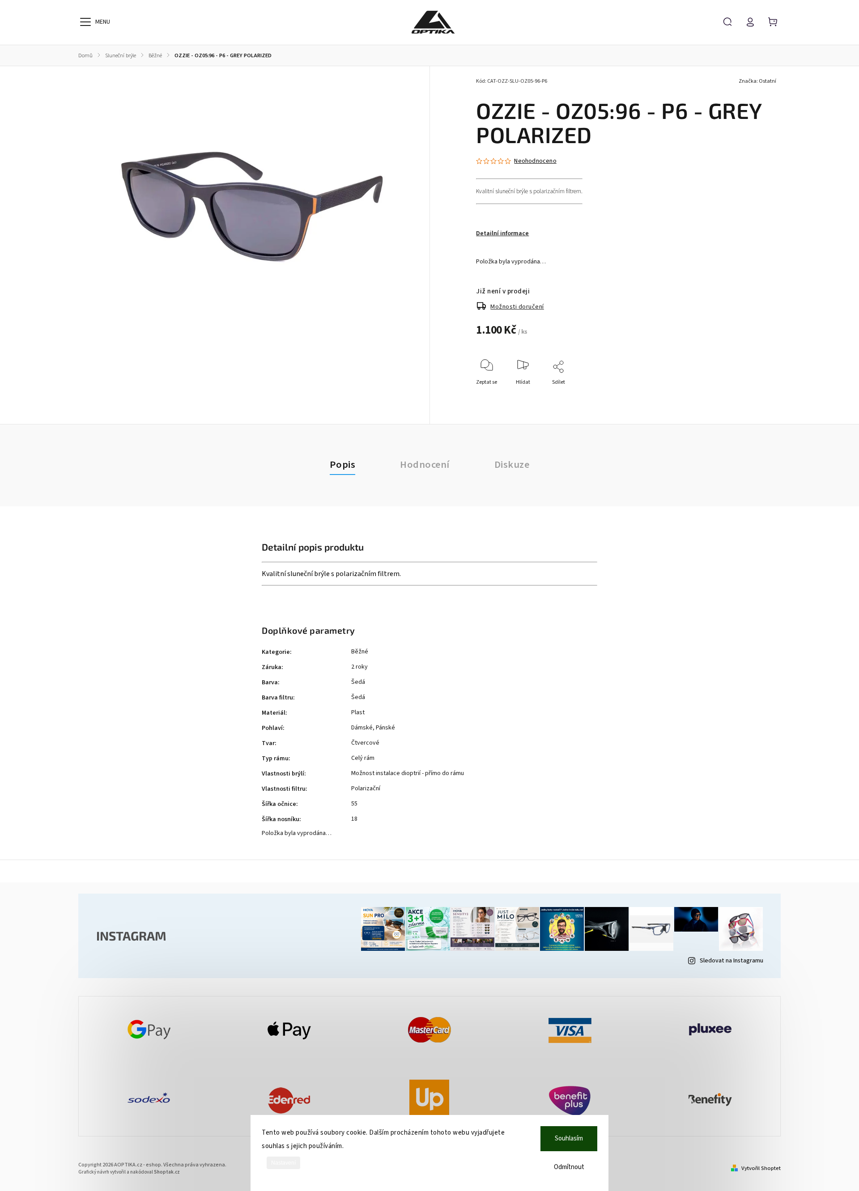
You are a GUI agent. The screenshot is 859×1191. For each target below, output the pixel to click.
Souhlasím (569, 1138)
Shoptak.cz (167, 1172)
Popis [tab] (343, 465)
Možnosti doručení (517, 306)
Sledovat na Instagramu (731, 960)
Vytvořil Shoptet (761, 1168)
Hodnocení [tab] (425, 465)
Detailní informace (502, 233)
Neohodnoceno (535, 161)
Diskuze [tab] (512, 465)
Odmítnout (569, 1167)
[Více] (85, 22)
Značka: (757, 81)
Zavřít (758, 394)
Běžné (359, 651)
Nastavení (283, 1163)
